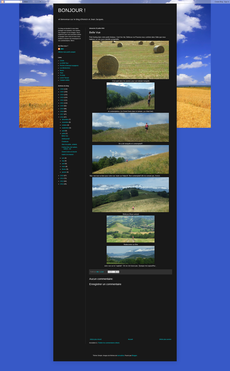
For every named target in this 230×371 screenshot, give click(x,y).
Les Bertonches (65, 68)
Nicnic (62, 70)
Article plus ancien (165, 339)
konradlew (120, 355)
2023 (62, 97)
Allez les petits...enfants (69, 144)
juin (63, 158)
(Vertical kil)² (66, 139)
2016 (62, 117)
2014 (62, 178)
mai (63, 161)
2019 (62, 109)
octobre (64, 125)
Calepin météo (64, 80)
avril (63, 163)
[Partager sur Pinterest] (118, 272)
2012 (62, 184)
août (63, 131)
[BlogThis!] (111, 272)
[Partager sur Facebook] (116, 272)
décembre (65, 119)
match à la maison (68, 154)
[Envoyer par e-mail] (109, 272)
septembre (65, 128)
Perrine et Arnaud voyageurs (69, 65)
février (64, 169)
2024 (62, 95)
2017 (62, 114)
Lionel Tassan (64, 78)
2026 (62, 89)
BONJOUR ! (72, 10)
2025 (62, 92)
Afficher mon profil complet (66, 52)
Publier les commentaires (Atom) (108, 343)
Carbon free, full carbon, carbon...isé (69, 148)
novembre (65, 122)
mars (64, 166)
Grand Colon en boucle (69, 152)
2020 (62, 106)
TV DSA (62, 75)
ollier (62, 49)
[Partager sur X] (113, 272)
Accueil (130, 339)
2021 (62, 103)
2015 (62, 175)
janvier (64, 172)
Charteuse (65, 141)
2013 (62, 181)
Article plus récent (95, 339)
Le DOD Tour (64, 63)
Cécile (62, 60)
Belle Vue (65, 136)
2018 (62, 111)
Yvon (61, 73)
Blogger (134, 355)
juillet (64, 133)
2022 (62, 100)
